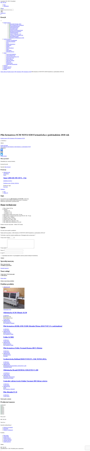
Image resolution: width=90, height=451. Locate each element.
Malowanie (8, 61)
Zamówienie (6, 436)
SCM (29, 146)
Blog (4, 4)
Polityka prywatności (8, 427)
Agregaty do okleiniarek (11, 40)
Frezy (7, 42)
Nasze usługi (3, 278)
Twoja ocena (4, 237)
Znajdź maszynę (7, 68)
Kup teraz (5, 186)
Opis (4, 191)
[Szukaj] (2, 11)
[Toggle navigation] (1, 20)
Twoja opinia (4, 247)
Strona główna (4, 71)
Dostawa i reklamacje (8, 430)
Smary (7, 49)
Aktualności (6, 6)
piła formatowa (10, 146)
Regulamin (5, 428)
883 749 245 (3, 2)
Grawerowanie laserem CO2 (12, 56)
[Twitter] (45, 154)
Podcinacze (8, 45)
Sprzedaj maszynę (7, 66)
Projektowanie (9, 63)
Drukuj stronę (4, 156)
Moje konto (6, 435)
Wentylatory (9, 50)
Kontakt (5, 69)
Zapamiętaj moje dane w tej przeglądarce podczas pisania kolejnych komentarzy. (20, 255)
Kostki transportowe (10, 44)
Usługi (4, 53)
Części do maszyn (7, 39)
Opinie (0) (5, 192)
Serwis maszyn (9, 59)
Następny (3, 189)
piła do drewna (4, 146)
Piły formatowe (18, 71)
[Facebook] (45, 150)
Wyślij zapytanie (4, 145)
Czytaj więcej (6, 319)
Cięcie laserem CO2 (10, 55)
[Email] (45, 152)
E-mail (2, 253)
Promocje (5, 65)
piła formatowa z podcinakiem (21, 146)
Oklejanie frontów (10, 60)
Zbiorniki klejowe (10, 51)
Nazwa (3, 250)
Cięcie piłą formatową (11, 54)
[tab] (46, 191)
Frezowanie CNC (10, 58)
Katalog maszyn (7, 22)
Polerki (7, 46)
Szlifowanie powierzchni (11, 64)
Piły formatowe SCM (26, 71)
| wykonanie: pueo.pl (28, 448)
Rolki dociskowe (10, 47)
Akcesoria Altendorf (10, 41)
